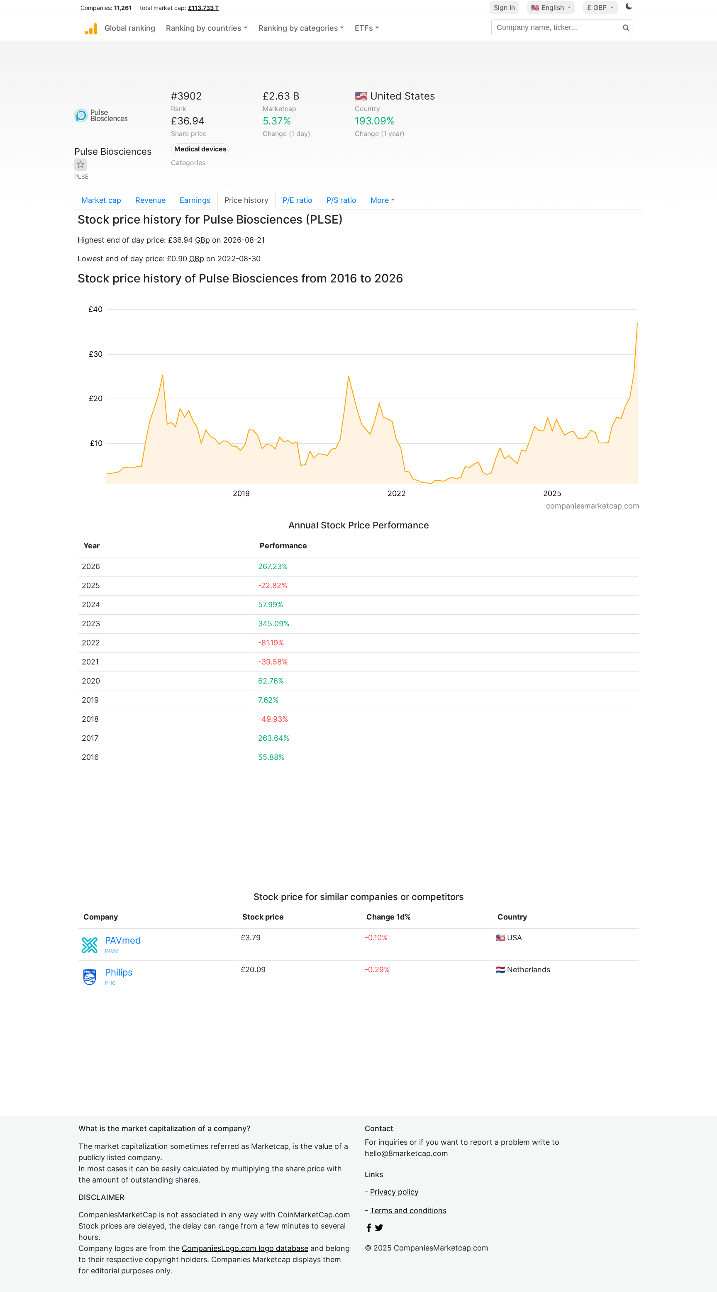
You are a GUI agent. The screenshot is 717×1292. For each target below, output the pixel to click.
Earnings (195, 200)
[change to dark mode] (629, 7)
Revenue (150, 200)
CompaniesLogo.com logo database (245, 1248)
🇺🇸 (547, 7)
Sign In (504, 7)
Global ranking (130, 28)
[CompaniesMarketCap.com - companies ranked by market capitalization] (91, 28)
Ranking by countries (203, 28)
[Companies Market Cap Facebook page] (369, 1229)
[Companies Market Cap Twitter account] (379, 1229)
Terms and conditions (408, 1210)
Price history (246, 200)
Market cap (101, 200)
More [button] (380, 200)
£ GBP (598, 7)
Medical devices (200, 149)
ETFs (364, 28)
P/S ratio (341, 200)
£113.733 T (203, 7)
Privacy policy (394, 1191)
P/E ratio (297, 200)
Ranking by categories (298, 28)
